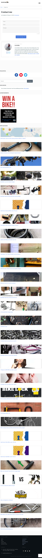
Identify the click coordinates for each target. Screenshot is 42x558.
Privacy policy (3, 542)
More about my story (32, 53)
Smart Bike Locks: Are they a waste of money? (9, 225)
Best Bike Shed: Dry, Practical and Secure (9, 297)
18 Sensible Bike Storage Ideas (7, 312)
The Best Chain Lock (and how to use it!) (8, 340)
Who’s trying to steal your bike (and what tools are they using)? (13, 427)
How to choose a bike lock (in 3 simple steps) (9, 398)
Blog (2, 540)
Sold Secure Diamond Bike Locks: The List (9, 210)
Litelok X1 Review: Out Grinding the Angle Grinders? (11, 152)
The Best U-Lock (4, 326)
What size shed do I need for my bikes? (8, 283)
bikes (23, 544)
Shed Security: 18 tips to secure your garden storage (11, 268)
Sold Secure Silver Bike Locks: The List (8, 442)
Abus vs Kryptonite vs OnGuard (7, 500)
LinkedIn (18, 54)
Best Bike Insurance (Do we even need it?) (9, 355)
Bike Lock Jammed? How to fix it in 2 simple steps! (10, 471)
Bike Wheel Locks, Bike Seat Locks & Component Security (12, 514)
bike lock (23, 540)
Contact (2, 541)
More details (26, 88)
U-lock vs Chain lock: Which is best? (8, 485)
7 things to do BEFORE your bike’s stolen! (9, 369)
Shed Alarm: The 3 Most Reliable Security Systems (10, 254)
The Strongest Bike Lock (5, 413)
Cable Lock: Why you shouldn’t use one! (8, 239)
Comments (16, 15)
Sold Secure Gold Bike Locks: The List (8, 456)
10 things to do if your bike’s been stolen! (8, 384)
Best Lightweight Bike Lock (6, 167)
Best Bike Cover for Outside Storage (8, 181)
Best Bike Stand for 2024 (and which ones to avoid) (10, 196)
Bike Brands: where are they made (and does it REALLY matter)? (13, 138)
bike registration (25, 541)
